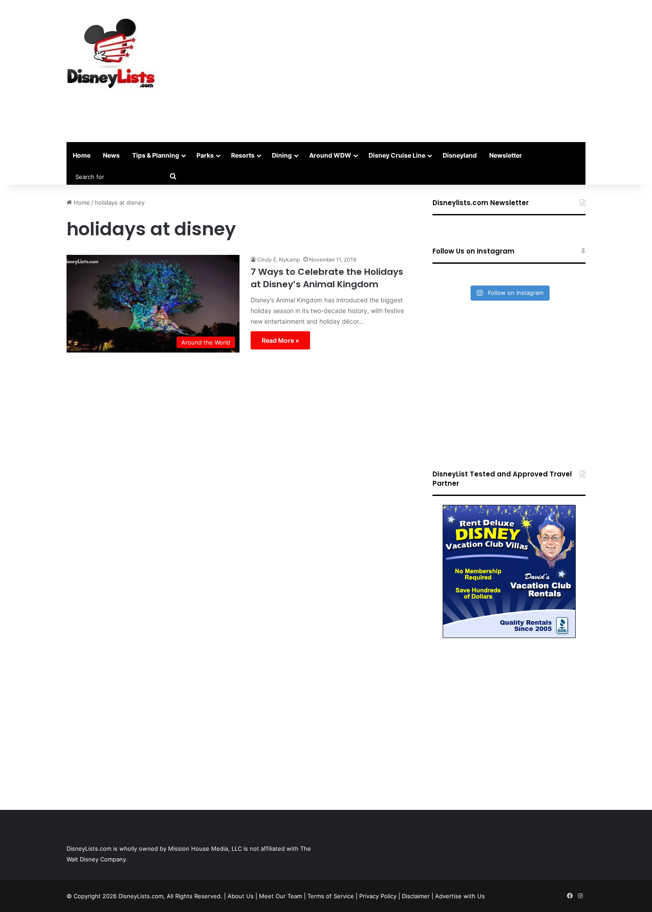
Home (81, 155)
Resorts (243, 155)
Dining (282, 155)
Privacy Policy (378, 896)
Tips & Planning (155, 155)
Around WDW (330, 155)
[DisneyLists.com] (111, 53)
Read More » (280, 340)
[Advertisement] (414, 71)
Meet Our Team (280, 896)
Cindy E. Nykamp (278, 259)
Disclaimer (416, 896)
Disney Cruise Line (397, 155)
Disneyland (460, 155)
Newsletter (505, 155)
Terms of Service (330, 896)
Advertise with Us (460, 896)
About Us (241, 896)
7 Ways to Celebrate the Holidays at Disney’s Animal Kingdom (327, 278)
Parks (205, 155)
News (111, 155)
